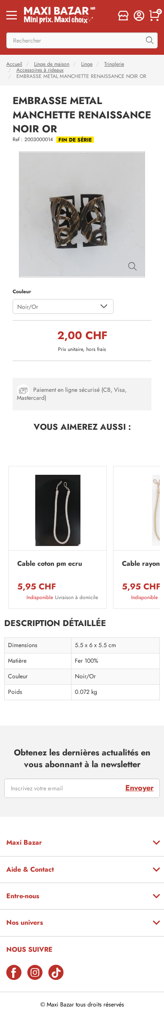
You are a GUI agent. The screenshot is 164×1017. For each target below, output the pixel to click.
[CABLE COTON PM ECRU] (57, 510)
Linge (87, 64)
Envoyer (139, 787)
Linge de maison (51, 64)
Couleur (22, 291)
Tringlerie (114, 64)
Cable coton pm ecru (49, 563)
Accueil (14, 64)
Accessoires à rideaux (39, 70)
